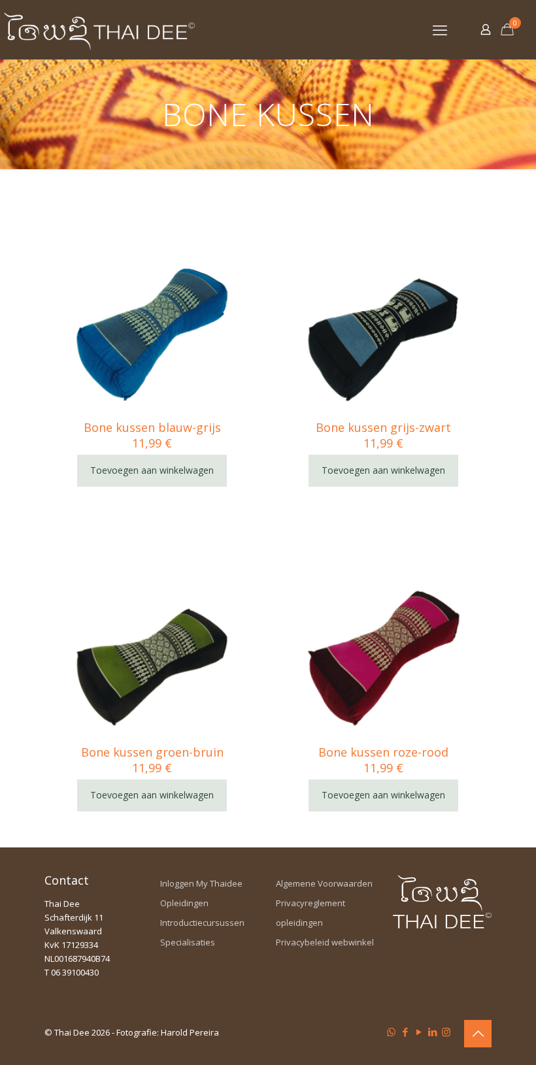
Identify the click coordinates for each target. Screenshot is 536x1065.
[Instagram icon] (446, 1031)
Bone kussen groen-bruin (152, 752)
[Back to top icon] (478, 1033)
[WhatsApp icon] (391, 1031)
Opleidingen (184, 903)
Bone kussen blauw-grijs (152, 427)
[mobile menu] (440, 29)
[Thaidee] (99, 29)
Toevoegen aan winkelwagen (152, 470)
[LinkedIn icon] (432, 1031)
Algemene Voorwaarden (324, 883)
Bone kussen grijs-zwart (383, 427)
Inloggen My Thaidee (201, 883)
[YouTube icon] (419, 1031)
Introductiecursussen (202, 922)
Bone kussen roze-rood (383, 752)
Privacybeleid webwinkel (325, 942)
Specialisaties (187, 942)
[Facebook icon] (405, 1031)
